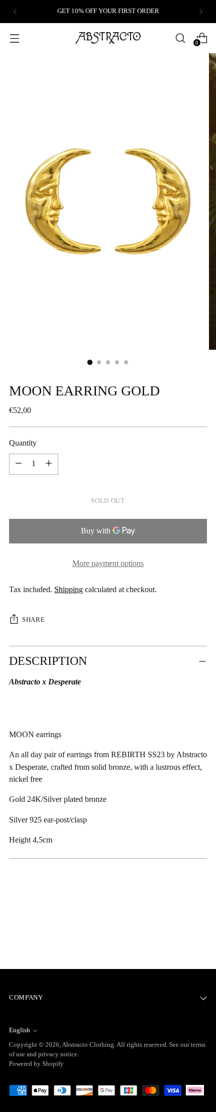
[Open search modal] (180, 38)
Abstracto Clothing (88, 1044)
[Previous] (15, 11)
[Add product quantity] (19, 464)
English (19, 1030)
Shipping (68, 589)
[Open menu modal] (14, 38)
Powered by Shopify (36, 1063)
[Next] (201, 11)
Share (33, 619)
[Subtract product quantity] (49, 464)
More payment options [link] (108, 563)
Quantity (23, 443)
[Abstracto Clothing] (108, 38)
